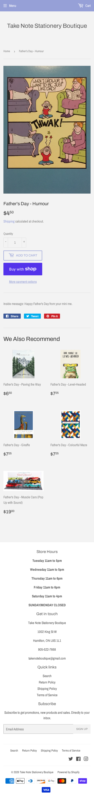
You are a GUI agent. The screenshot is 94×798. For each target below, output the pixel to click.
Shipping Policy (47, 688)
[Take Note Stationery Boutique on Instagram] (86, 759)
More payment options (23, 281)
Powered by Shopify (68, 772)
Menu (12, 5)
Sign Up (82, 729)
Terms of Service (47, 695)
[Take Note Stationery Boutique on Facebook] (78, 759)
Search (47, 675)
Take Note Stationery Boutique (47, 26)
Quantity (8, 234)
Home (6, 51)
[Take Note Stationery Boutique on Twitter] (70, 759)
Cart (88, 5)
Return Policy (47, 682)
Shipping (9, 221)
